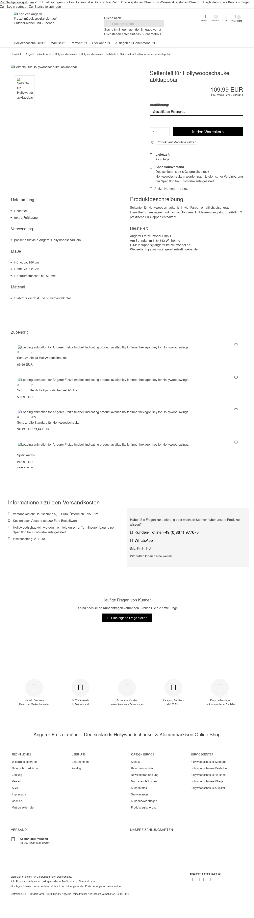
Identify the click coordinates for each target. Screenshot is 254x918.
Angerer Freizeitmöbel (38, 54)
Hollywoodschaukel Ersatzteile (98, 54)
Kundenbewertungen (144, 801)
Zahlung (17, 775)
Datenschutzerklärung (25, 768)
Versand (17, 781)
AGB (15, 788)
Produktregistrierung (144, 807)
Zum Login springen (14, 6)
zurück (18, 54)
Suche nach (112, 18)
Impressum (19, 794)
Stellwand (99, 43)
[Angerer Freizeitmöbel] (37, 19)
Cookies (17, 801)
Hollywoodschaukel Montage (208, 762)
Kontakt (135, 762)
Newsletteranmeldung (144, 775)
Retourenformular (142, 768)
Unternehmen (80, 762)
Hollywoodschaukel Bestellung (209, 768)
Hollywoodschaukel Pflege (206, 781)
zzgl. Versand (234, 95)
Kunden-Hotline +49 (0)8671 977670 (167, 532)
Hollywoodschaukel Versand (208, 775)
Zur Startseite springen (45, 6)
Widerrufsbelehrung (24, 762)
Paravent (77, 43)
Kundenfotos (139, 788)
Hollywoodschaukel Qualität (207, 788)
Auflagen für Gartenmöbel (133, 43)
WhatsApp (144, 540)
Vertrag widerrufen (23, 807)
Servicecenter (139, 794)
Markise (56, 43)
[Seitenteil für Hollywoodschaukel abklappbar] (67, 67)
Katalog (76, 768)
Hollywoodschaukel (28, 43)
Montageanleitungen (144, 781)
